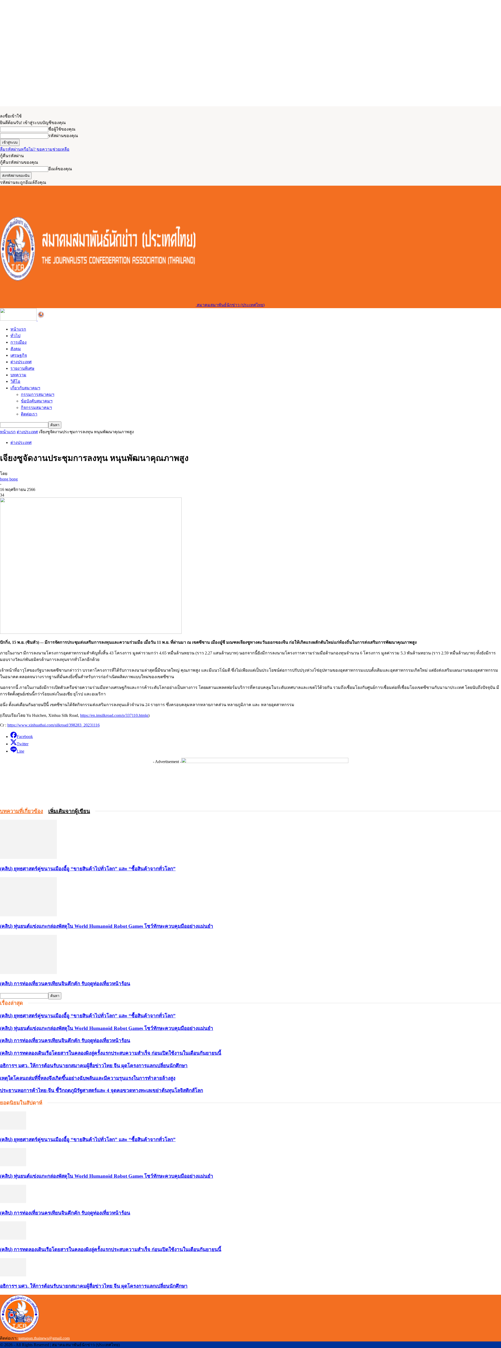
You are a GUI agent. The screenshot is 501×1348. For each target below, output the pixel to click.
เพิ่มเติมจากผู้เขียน (69, 811)
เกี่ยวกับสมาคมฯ (25, 388)
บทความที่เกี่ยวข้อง (21, 811)
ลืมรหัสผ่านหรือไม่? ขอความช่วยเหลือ (34, 149)
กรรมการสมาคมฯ (37, 394)
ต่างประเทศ (21, 362)
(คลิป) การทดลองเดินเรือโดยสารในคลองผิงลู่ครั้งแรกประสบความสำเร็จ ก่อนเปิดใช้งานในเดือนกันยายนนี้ (110, 1053)
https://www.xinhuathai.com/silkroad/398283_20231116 (53, 725)
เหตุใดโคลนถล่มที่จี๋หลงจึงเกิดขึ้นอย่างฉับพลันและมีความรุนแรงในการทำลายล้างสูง (87, 1078)
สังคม (15, 349)
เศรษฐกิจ (18, 355)
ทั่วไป (15, 335)
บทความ (18, 375)
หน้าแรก (18, 329)
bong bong (9, 479)
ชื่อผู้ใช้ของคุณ (61, 129)
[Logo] (19, 319)
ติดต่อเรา (29, 414)
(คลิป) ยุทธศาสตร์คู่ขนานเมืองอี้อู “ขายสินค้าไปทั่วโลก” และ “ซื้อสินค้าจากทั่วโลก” (88, 868)
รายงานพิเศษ (22, 368)
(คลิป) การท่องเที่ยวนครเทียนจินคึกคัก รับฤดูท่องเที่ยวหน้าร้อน (65, 983)
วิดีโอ (15, 381)
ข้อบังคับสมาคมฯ (36, 401)
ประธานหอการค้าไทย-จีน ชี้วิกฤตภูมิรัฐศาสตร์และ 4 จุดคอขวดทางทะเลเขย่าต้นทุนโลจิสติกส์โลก (101, 1090)
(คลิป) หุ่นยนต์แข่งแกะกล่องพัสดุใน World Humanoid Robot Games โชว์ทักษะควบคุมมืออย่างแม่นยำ (106, 926)
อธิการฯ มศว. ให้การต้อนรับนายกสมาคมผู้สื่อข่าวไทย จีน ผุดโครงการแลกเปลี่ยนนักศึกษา (94, 1065)
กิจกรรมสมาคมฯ (36, 407)
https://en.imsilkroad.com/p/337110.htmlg (114, 715)
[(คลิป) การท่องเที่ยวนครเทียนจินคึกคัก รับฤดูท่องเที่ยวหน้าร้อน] (28, 972)
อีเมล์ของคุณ (60, 169)
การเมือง (18, 342)
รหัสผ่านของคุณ (63, 135)
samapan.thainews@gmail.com (44, 1338)
